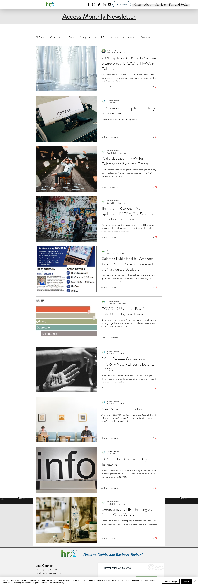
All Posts (40, 37)
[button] (158, 37)
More (144, 37)
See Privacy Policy (56, 582)
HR (102, 37)
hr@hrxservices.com (52, 573)
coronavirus (129, 37)
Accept (186, 581)
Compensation (88, 37)
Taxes (71, 37)
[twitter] (99, 4)
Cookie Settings (170, 581)
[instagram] (94, 4)
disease (114, 37)
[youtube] (109, 4)
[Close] (194, 581)
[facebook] (88, 4)
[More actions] (156, 51)
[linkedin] (104, 4)
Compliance (56, 37)
